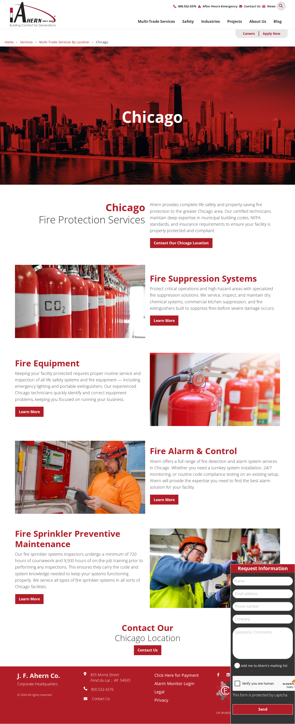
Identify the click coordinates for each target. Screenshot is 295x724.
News (271, 6)
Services (26, 42)
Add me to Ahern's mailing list (264, 665)
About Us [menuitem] (257, 21)
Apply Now (271, 33)
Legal (159, 692)
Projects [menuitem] (234, 21)
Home (9, 42)
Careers (249, 33)
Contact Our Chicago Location (181, 242)
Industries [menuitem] (210, 21)
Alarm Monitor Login (174, 683)
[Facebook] (220, 674)
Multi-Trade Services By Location (64, 42)
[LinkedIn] (230, 674)
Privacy (161, 700)
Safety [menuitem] (188, 21)
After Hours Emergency (220, 6)
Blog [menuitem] (278, 21)
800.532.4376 (187, 6)
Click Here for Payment (176, 675)
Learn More (164, 320)
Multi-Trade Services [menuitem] (156, 21)
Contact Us (252, 6)
